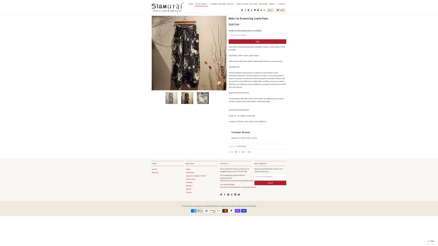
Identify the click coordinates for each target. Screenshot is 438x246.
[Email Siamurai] (258, 10)
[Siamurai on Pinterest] (248, 10)
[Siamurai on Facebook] (245, 10)
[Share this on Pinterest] (242, 152)
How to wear (243, 4)
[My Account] (261, 10)
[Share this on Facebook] (239, 152)
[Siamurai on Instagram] (255, 10)
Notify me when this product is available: (245, 31)
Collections (201, 4)
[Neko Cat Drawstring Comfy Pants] (189, 53)
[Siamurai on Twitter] (242, 10)
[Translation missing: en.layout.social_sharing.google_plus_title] (245, 152)
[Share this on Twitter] (235, 152)
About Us (155, 173)
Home (191, 4)
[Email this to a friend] (249, 152)
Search (154, 169)
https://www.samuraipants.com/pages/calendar (238, 187)
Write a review (251, 138)
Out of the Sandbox (235, 206)
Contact (282, 4)
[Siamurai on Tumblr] (252, 10)
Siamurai (191, 206)
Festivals (254, 4)
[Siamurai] (168, 7)
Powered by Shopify (249, 206)
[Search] (264, 10)
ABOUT (273, 4)
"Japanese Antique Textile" (223, 4)
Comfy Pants (241, 146)
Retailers (263, 4)
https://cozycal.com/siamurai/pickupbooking (236, 181)
